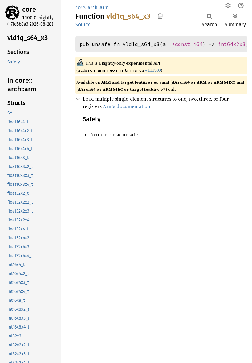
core (29, 9)
